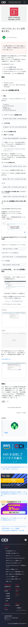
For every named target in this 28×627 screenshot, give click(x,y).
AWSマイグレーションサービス (13, 555)
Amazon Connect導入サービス (13, 563)
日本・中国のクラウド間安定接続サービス (15, 574)
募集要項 (19, 607)
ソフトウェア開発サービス (12, 576)
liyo (8, 37)
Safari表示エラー (6, 359)
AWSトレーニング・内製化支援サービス (15, 571)
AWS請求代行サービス (11, 550)
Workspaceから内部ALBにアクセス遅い (13, 530)
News (17, 594)
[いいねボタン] (3, 401)
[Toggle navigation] (24, 2)
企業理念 (8, 595)
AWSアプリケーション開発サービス (14, 560)
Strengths (7, 585)
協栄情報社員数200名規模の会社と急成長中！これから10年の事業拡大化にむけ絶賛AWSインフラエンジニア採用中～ (14, 493)
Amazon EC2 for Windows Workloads (15, 558)
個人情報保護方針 (8, 616)
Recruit (18, 604)
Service (6, 547)
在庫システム (9, 581)
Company (7, 590)
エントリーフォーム (21, 610)
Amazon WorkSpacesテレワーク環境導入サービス (16, 566)
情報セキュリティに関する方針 (11, 617)
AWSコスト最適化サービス (12, 569)
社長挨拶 (8, 593)
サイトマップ (7, 619)
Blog (17, 590)
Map (6, 608)
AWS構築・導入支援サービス (12, 553)
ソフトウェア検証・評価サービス (13, 579)
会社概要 (8, 598)
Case (17, 585)
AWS (24, 412)
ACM (19, 412)
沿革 (7, 600)
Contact (7, 604)
